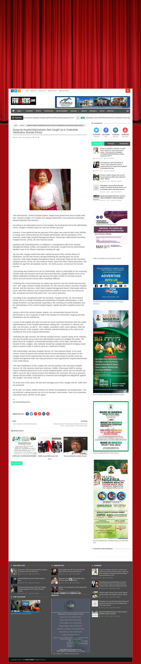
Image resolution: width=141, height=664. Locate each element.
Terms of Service (64, 91)
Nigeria (22, 125)
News (19, 111)
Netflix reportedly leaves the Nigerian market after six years (23, 456)
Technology (48, 111)
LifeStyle (110, 111)
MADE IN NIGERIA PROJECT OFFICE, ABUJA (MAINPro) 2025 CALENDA (112, 197)
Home (27, 91)
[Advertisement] (62, 14)
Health (84, 111)
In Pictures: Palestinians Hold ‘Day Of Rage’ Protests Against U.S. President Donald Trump (32, 589)
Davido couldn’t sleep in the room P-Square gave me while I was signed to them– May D (113, 177)
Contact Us (42, 91)
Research (93, 111)
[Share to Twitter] (17, 452)
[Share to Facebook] (14, 452)
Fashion (74, 111)
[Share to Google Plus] (19, 452)
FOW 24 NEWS (29, 659)
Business (29, 111)
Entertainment (62, 111)
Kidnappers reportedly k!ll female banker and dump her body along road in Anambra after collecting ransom (103, 118)
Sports (38, 111)
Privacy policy (52, 91)
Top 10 (102, 111)
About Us (34, 91)
